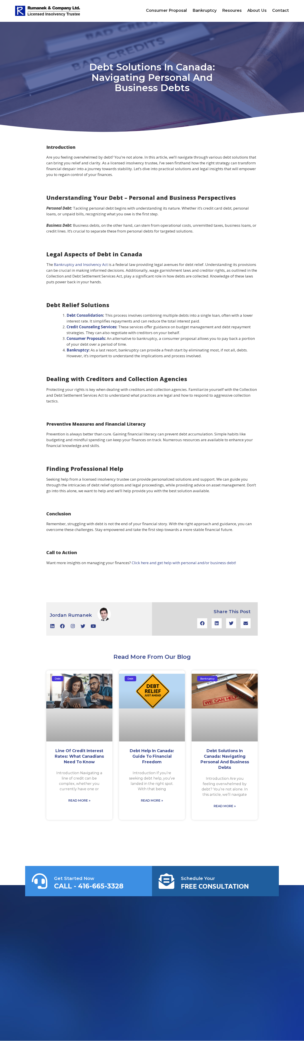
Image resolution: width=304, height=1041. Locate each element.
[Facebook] (62, 626)
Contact (280, 10)
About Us (257, 10)
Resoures (232, 10)
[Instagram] (72, 626)
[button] (202, 623)
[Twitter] (83, 626)
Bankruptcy (205, 10)
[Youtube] (93, 626)
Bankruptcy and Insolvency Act (81, 264)
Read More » (79, 800)
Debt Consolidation (85, 315)
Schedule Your (198, 878)
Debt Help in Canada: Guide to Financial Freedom (152, 756)
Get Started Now (74, 878)
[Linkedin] (52, 626)
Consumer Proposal (166, 10)
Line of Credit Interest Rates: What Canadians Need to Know (79, 756)
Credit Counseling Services (91, 326)
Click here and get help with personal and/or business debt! (184, 562)
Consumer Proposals (86, 338)
